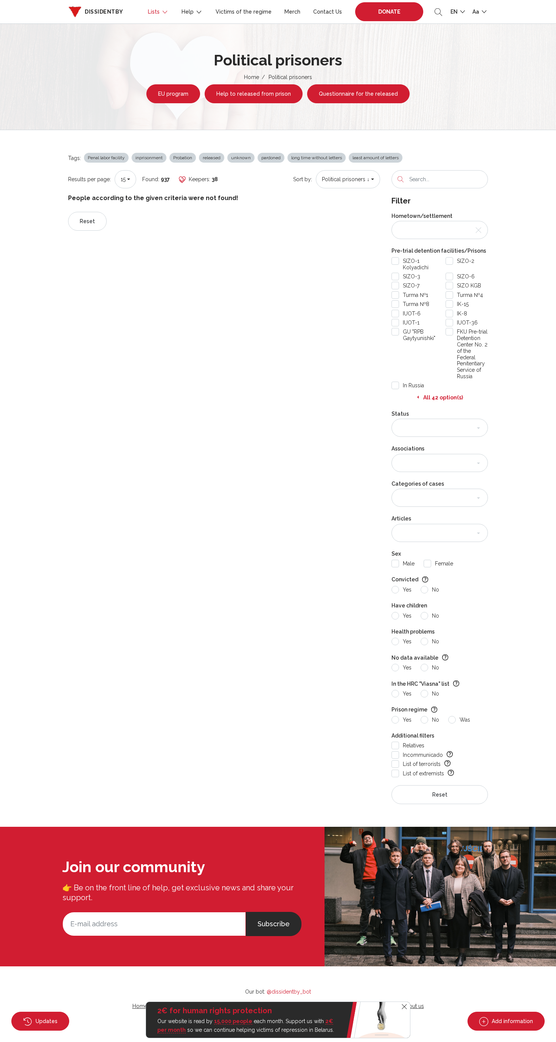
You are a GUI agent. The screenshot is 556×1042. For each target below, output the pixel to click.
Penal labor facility (106, 157)
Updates (45, 1021)
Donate (389, 12)
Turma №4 (470, 295)
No (435, 590)
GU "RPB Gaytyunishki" (419, 335)
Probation (182, 157)
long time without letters (316, 157)
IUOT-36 (467, 323)
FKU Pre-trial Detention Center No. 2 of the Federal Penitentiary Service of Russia (472, 354)
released (212, 157)
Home (251, 77)
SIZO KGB (469, 286)
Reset (87, 221)
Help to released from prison (253, 94)
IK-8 (462, 314)
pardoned (271, 157)
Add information (511, 1021)
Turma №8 (416, 304)
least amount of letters (376, 157)
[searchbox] (401, 427)
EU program (173, 94)
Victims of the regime (244, 12)
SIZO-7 (411, 286)
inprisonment (149, 157)
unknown (241, 157)
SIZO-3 (411, 276)
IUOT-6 (412, 314)
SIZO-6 (466, 276)
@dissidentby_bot (289, 992)
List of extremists (423, 773)
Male (409, 564)
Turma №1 (415, 295)
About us (413, 1006)
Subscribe (274, 924)
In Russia (413, 385)
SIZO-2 (465, 261)
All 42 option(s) (443, 397)
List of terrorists (422, 764)
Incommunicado (423, 755)
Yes (407, 590)
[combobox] (125, 179)
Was (465, 720)
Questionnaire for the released (358, 94)
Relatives (413, 745)
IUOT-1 (411, 323)
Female (444, 564)
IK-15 (463, 304)
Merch (292, 12)
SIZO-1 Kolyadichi (416, 264)
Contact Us (327, 12)
